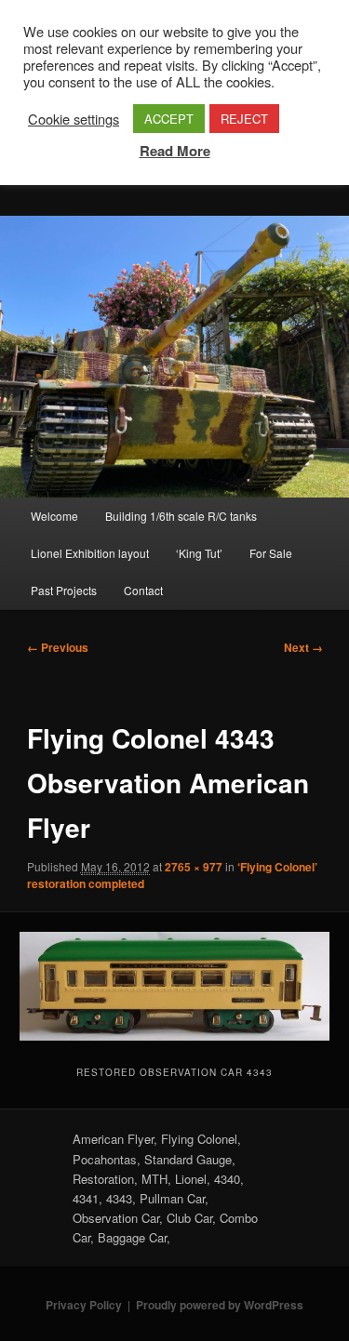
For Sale (270, 553)
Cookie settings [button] (73, 119)
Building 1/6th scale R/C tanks (181, 516)
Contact (143, 590)
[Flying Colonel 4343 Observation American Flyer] (174, 986)
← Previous (57, 647)
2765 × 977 (193, 866)
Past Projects (64, 590)
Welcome (54, 516)
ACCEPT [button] (169, 118)
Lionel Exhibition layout (90, 553)
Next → (303, 647)
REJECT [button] (244, 118)
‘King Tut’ (199, 553)
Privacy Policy (84, 1304)
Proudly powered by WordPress (219, 1304)
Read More (175, 150)
